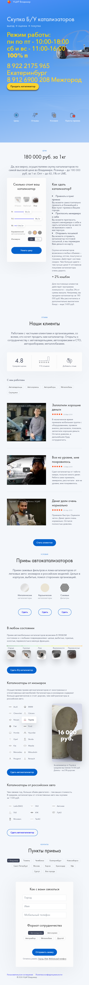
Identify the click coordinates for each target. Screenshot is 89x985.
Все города (50, 871)
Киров (47, 866)
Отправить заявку (45, 952)
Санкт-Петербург (21, 866)
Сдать (25, 612)
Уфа (72, 866)
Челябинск (39, 860)
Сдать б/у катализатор (21, 670)
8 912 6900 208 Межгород (44, 79)
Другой (60, 938)
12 (26, 211)
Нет (38, 239)
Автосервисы (33, 387)
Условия (54, 121)
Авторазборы (49, 387)
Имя (27, 906)
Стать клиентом (45, 542)
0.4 (19, 225)
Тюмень (26, 860)
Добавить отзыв (69, 366)
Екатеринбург (55, 860)
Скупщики (13, 392)
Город (28, 897)
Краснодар (60, 866)
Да (31, 239)
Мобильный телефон (37, 915)
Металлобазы (66, 387)
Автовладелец (36, 933)
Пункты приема (72, 121)
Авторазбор (30, 938)
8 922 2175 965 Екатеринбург (28, 69)
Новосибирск (72, 860)
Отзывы (35, 121)
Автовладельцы (15, 387)
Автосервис (52, 933)
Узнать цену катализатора (26, 251)
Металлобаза (46, 938)
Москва (36, 866)
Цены (16, 121)
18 (36, 218)
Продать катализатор (22, 86)
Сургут (37, 871)
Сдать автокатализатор (22, 772)
